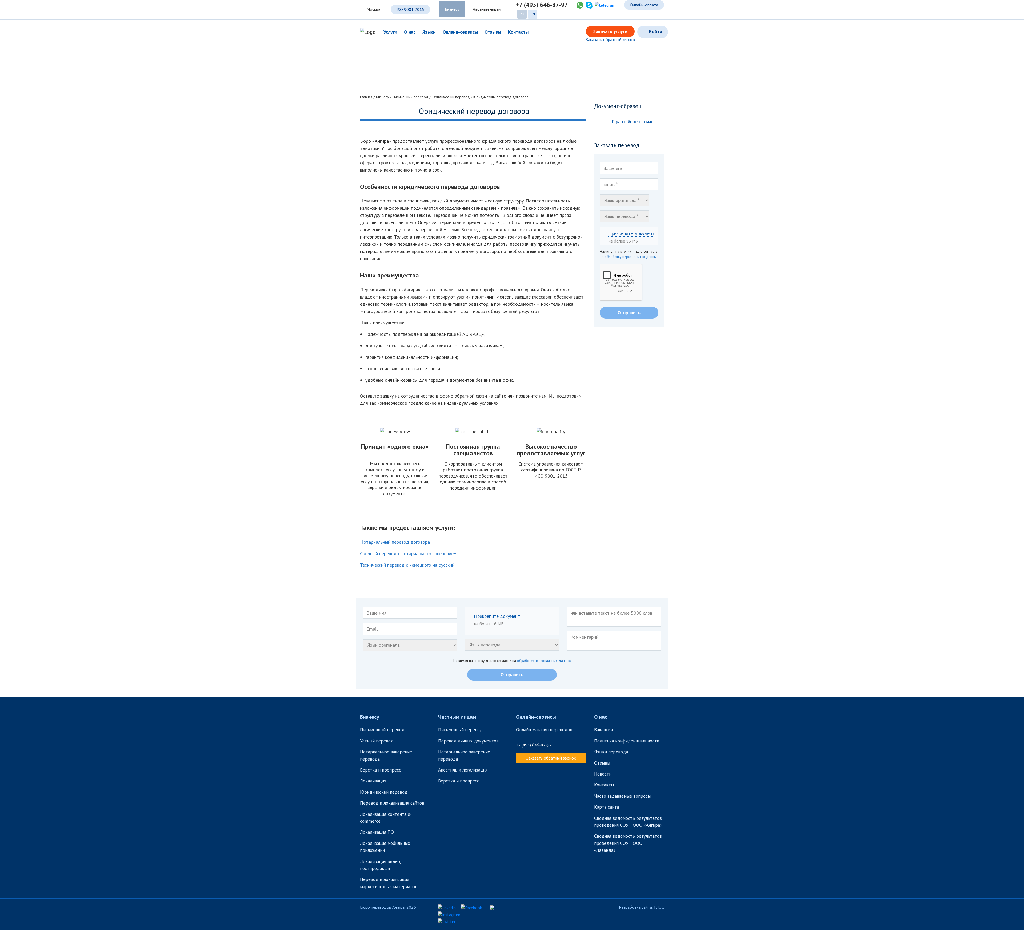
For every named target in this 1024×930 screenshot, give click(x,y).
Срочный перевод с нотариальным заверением (408, 553)
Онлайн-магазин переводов (544, 729)
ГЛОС (659, 907)
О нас (600, 716)
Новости (602, 774)
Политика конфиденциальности (626, 741)
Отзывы (602, 763)
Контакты (604, 785)
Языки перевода (611, 752)
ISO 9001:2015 (410, 9)
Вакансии (603, 729)
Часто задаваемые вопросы (622, 796)
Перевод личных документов (468, 741)
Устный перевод (377, 741)
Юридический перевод (383, 792)
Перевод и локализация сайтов (393, 803)
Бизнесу (452, 9)
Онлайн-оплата (644, 4)
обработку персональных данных (631, 256)
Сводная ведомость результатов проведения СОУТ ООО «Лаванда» (628, 843)
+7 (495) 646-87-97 (542, 5)
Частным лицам (487, 9)
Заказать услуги (610, 31)
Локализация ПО (377, 832)
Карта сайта (606, 807)
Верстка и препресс (380, 770)
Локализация (373, 781)
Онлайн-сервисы (536, 716)
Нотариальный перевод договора (395, 542)
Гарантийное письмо (633, 121)
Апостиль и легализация (462, 770)
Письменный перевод (382, 729)
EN (533, 14)
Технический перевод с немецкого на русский (407, 565)
